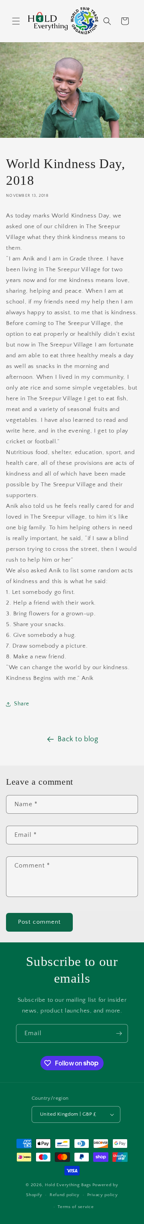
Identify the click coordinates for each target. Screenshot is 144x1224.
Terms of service (76, 1206)
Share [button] (21, 704)
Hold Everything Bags (68, 1185)
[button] (16, 21)
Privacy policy (102, 1195)
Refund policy (65, 1195)
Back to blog (78, 739)
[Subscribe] (119, 1033)
